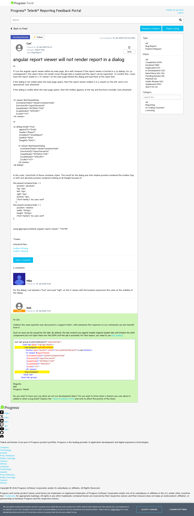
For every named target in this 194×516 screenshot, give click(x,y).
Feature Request (153, 48)
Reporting (150, 105)
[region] (97, 509)
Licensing (150, 110)
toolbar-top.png (20, 251)
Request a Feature (151, 28)
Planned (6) (151, 78)
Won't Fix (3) (152, 86)
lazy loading (116, 335)
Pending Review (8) (155, 76)
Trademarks (9, 495)
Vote (129, 51)
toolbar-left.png (20, 248)
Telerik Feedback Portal (63, 398)
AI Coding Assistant (155, 107)
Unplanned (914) (153, 84)
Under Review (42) (154, 81)
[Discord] (2, 437)
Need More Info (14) (155, 73)
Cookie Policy (115, 509)
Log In (180, 12)
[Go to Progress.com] (10, 409)
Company (4, 447)
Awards (3, 452)
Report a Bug (172, 28)
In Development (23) (155, 70)
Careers (3, 461)
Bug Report (151, 46)
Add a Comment (23, 260)
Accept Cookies (149, 509)
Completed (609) (154, 62)
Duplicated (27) (153, 67)
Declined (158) (152, 65)
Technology (5, 450)
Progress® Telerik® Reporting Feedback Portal (46, 10)
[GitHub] (2, 433)
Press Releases (7, 455)
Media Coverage (7, 458)
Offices (3, 463)
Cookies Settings (178, 509)
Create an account (174, 9)
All (147, 43)
